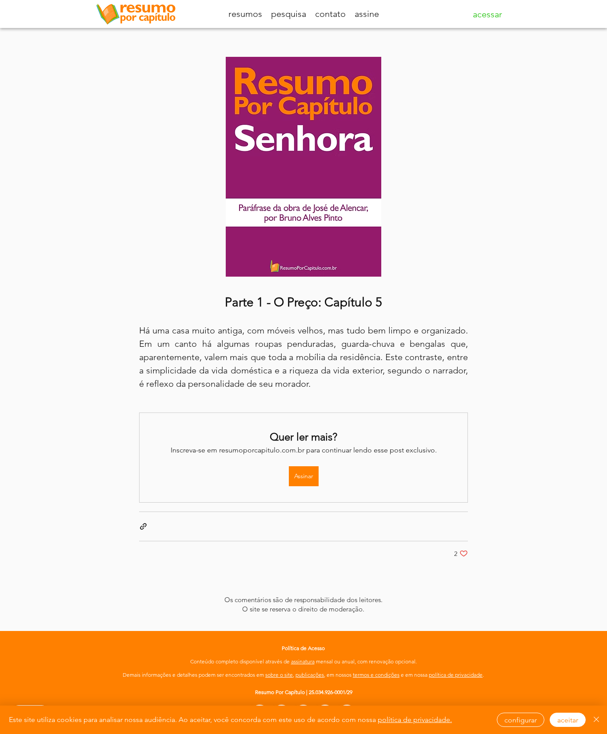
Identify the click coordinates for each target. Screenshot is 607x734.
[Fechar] (596, 720)
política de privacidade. (415, 719)
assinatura (303, 661)
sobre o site (279, 674)
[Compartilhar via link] (143, 526)
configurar (520, 720)
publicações (310, 674)
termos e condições (376, 674)
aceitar (567, 720)
